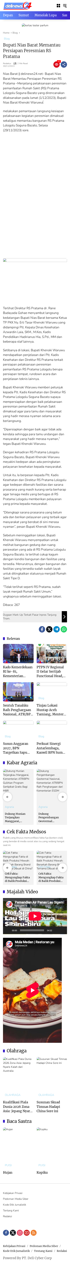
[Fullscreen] (62, 930)
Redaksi (7, 1216)
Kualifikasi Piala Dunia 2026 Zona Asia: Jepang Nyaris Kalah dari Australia (18, 1106)
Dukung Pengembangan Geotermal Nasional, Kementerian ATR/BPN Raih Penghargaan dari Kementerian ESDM (51, 817)
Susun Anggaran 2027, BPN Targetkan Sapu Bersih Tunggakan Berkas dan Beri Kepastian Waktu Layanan (17, 748)
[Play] (8, 930)
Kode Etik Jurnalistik (14, 1204)
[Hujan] (18, 1148)
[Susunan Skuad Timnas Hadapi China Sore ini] (52, 1077)
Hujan (7, 1172)
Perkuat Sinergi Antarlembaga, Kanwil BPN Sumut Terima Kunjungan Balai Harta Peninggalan (51, 748)
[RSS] (34, 1233)
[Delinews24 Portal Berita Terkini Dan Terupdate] (18, 5)
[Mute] (56, 930)
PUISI (8, 1165)
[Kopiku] (52, 1148)
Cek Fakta (44, 866)
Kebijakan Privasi (12, 1193)
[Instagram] (20, 1233)
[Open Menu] (58, 5)
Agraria (9, 807)
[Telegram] (56, 629)
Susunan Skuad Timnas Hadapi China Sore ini (48, 1106)
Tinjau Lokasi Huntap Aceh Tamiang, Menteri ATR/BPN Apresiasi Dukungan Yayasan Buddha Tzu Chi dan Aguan (51, 710)
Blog (7, 39)
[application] (35, 916)
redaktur (7, 63)
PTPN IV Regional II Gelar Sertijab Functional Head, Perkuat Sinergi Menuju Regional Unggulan (50, 671)
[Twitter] (49, 629)
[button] (65, 5)
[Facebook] (42, 629)
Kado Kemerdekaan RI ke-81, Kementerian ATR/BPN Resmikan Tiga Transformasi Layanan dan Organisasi (17, 671)
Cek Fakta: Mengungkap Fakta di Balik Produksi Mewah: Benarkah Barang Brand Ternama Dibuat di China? (17, 877)
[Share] (64, 64)
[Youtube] (27, 1233)
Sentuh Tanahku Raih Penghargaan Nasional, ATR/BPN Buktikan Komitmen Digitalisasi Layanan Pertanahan (18, 710)
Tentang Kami (11, 1210)
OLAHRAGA (13, 1095)
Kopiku (42, 1172)
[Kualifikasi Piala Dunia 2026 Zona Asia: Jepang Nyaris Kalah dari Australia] (18, 1077)
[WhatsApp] (64, 629)
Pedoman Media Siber (15, 1199)
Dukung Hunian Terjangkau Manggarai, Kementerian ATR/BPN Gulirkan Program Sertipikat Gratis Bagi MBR (17, 817)
